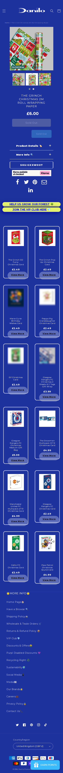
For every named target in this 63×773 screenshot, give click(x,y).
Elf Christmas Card (16, 378)
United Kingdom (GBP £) (29, 746)
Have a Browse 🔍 (17, 609)
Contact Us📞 (14, 711)
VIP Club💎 (13, 638)
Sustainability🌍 (15, 667)
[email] (44, 182)
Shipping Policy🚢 (17, 616)
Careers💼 (12, 696)
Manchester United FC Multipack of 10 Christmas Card (16, 507)
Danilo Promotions (26, 769)
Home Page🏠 (15, 602)
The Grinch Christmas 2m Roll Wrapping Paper (31, 101)
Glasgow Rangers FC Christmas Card (47, 506)
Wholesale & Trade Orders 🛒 (24, 623)
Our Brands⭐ (14, 689)
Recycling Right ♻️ (18, 660)
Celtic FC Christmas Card (16, 566)
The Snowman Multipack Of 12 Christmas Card (47, 443)
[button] (4, 10)
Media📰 (11, 682)
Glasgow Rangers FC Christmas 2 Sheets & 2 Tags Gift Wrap (47, 382)
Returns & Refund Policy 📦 (23, 631)
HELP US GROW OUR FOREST (30, 204)
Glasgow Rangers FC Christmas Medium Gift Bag (15, 445)
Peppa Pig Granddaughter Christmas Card (47, 321)
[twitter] (26, 182)
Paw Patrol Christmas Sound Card (47, 567)
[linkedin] (31, 190)
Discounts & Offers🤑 (19, 645)
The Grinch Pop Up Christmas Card (47, 262)
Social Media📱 (15, 674)
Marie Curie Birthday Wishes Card (16, 321)
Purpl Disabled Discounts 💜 (23, 652)
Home (7, 23)
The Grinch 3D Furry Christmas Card (16, 262)
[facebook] (18, 182)
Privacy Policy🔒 (16, 703)
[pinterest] (35, 182)
